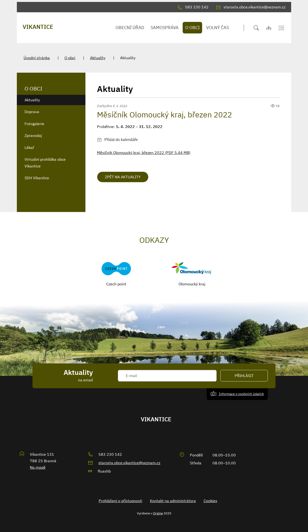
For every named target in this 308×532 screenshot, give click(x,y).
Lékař (29, 147)
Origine (158, 513)
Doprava (32, 111)
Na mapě (37, 467)
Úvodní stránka (37, 57)
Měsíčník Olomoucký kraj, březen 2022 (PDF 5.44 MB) (143, 152)
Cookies (210, 500)
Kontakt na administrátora (173, 500)
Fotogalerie (34, 123)
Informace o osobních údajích (241, 394)
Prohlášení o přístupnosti (120, 500)
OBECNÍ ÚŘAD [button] (130, 27)
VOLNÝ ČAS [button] (217, 27)
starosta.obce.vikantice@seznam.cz (129, 462)
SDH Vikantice (37, 177)
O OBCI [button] (192, 27)
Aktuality (97, 57)
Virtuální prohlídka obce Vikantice (45, 162)
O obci (69, 57)
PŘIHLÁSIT (244, 375)
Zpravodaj (33, 135)
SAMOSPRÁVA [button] (165, 27)
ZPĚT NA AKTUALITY (123, 176)
